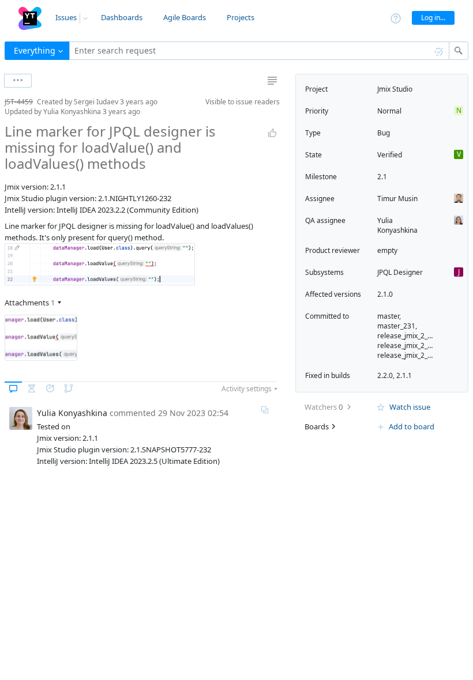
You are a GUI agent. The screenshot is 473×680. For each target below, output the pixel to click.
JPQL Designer (400, 272)
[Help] (395, 17)
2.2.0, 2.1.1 (394, 375)
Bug (383, 133)
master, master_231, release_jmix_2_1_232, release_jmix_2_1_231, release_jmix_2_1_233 (412, 335)
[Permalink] (265, 410)
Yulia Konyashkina (397, 225)
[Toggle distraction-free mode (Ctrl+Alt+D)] (272, 81)
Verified (389, 155)
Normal (389, 111)
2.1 (382, 177)
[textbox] (259, 50)
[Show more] (18, 81)
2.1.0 (385, 294)
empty (387, 250)
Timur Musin (397, 198)
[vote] (272, 133)
